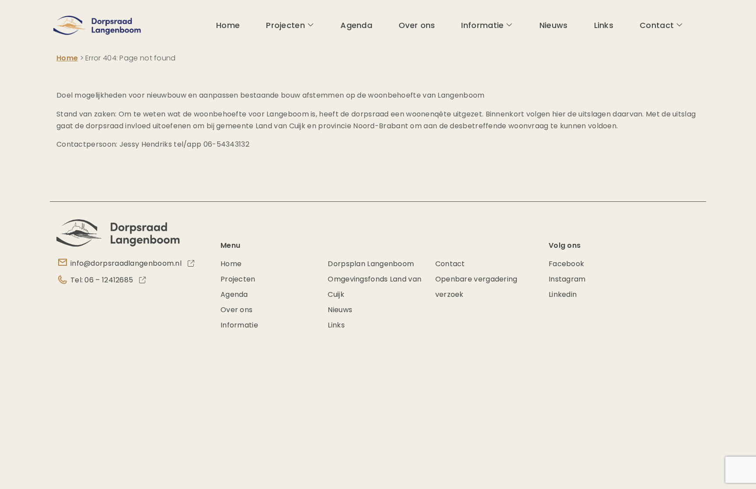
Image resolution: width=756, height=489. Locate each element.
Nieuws (553, 25)
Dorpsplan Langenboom (371, 264)
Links (604, 25)
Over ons (417, 25)
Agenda (356, 25)
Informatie (482, 25)
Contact (657, 25)
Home (228, 25)
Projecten (285, 25)
